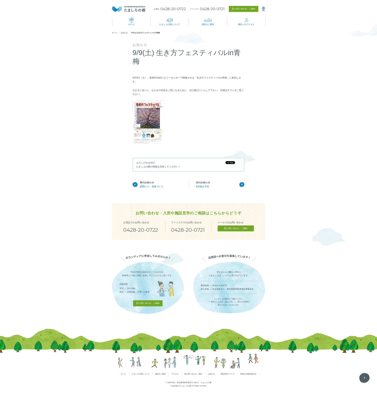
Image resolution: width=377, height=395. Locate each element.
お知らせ (124, 33)
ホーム (114, 33)
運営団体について (228, 374)
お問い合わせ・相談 (194, 374)
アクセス (175, 374)
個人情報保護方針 (249, 374)
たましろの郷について (140, 374)
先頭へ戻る (364, 378)
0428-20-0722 (173, 9)
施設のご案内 (160, 374)
